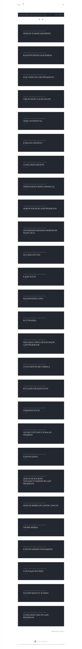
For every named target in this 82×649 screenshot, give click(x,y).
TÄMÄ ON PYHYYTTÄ (32, 121)
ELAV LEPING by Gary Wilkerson (38, 77)
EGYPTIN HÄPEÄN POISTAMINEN (38, 549)
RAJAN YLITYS (29, 276)
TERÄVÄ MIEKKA (30, 527)
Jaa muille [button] (25, 35)
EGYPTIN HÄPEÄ (30, 456)
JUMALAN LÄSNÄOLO (33, 143)
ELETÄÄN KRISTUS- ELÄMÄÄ (36, 593)
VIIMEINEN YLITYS (31, 410)
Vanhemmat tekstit (57, 631)
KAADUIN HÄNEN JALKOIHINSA (37, 55)
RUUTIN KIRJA (29, 320)
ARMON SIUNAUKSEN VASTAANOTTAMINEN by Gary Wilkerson (37, 481)
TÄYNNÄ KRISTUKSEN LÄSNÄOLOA (39, 186)
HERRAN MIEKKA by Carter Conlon (40, 505)
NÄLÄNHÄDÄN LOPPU (33, 298)
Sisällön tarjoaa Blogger (42, 641)
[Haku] (63, 4)
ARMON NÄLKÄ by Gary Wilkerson (40, 208)
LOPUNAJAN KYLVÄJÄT (33, 571)
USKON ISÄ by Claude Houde (37, 99)
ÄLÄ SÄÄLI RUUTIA (31, 255)
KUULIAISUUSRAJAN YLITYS (35, 388)
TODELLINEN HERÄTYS (33, 164)
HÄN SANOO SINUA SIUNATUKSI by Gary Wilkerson (39, 343)
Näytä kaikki (59, 14)
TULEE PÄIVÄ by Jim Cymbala (36, 366)
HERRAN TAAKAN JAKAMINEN (37, 33)
